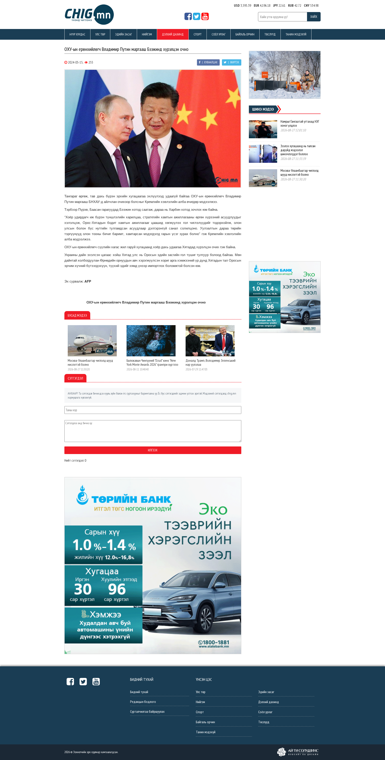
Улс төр (100, 34)
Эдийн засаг (123, 34)
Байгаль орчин (245, 34)
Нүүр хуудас (77, 34)
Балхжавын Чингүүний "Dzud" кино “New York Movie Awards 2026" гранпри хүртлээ (152, 362)
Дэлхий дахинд (173, 34)
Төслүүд (270, 34)
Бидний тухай (139, 692)
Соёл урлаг (218, 34)
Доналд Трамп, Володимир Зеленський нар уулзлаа (211, 362)
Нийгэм (147, 34)
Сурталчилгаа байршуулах (147, 711)
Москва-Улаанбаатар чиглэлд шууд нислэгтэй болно (90, 362)
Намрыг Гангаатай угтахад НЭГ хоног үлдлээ (300, 123)
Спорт (198, 34)
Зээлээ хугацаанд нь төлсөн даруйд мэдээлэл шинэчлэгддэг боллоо (298, 150)
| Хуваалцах (209, 62)
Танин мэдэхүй (296, 34)
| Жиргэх (233, 62)
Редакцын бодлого (143, 702)
